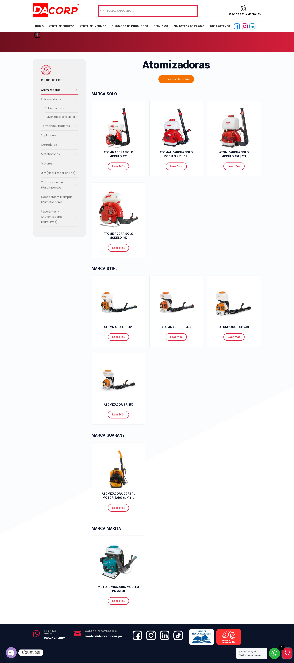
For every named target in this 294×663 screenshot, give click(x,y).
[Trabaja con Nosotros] (228, 637)
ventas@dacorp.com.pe (103, 636)
